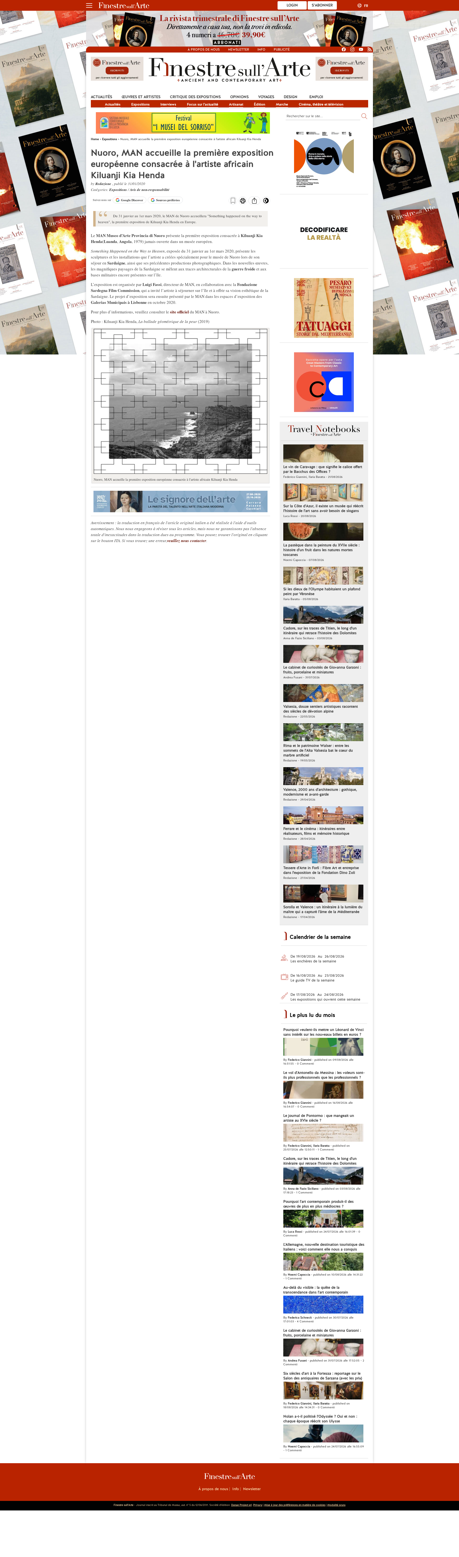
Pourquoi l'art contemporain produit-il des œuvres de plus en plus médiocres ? (318, 1204)
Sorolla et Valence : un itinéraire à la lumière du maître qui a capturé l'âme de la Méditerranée (322, 909)
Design (290, 97)
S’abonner (322, 5)
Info (261, 50)
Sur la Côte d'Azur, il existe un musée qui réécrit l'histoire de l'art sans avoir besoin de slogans (323, 508)
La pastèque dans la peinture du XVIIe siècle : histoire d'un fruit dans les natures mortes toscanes (321, 550)
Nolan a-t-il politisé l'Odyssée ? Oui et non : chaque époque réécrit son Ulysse (320, 1419)
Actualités (101, 97)
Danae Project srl (241, 1505)
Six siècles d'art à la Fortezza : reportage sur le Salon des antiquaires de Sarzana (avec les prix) (322, 1376)
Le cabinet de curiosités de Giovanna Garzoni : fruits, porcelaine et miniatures (322, 670)
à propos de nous (204, 50)
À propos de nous (213, 1489)
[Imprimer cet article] (243, 201)
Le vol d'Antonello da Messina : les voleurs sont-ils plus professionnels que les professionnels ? (324, 1075)
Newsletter (238, 50)
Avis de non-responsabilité (149, 189)
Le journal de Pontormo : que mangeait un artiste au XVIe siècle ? (318, 1118)
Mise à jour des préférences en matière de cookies (294, 1505)
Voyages (266, 97)
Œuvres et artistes (141, 97)
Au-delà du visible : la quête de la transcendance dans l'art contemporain (315, 1290)
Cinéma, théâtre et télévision (321, 104)
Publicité (282, 50)
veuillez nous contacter (186, 541)
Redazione (103, 183)
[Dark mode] (266, 202)
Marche (282, 104)
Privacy (257, 1505)
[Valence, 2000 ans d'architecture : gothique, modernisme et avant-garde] (323, 776)
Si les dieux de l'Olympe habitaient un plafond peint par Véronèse (321, 591)
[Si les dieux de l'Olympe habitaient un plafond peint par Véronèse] (323, 576)
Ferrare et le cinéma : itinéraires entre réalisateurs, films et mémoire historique (316, 831)
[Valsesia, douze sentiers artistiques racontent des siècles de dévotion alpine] (323, 693)
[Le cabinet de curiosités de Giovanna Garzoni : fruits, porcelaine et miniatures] (323, 654)
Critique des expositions (195, 97)
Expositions (140, 104)
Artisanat (236, 104)
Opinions (239, 97)
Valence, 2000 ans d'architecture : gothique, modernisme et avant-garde (320, 792)
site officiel (179, 312)
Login (292, 5)
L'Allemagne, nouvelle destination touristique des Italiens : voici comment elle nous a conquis (323, 1247)
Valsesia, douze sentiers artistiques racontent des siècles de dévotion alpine (320, 709)
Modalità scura (336, 1505)
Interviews (168, 104)
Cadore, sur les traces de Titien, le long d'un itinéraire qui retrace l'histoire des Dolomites (320, 630)
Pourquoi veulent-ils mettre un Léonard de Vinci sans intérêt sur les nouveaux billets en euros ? (323, 1032)
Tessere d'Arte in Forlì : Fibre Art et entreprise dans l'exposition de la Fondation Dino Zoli (321, 870)
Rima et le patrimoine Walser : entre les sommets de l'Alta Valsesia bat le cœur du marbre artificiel (318, 750)
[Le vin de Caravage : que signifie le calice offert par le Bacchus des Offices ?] (323, 454)
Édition (259, 104)
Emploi (316, 97)
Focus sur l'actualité (202, 104)
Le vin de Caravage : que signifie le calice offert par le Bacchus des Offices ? (322, 469)
